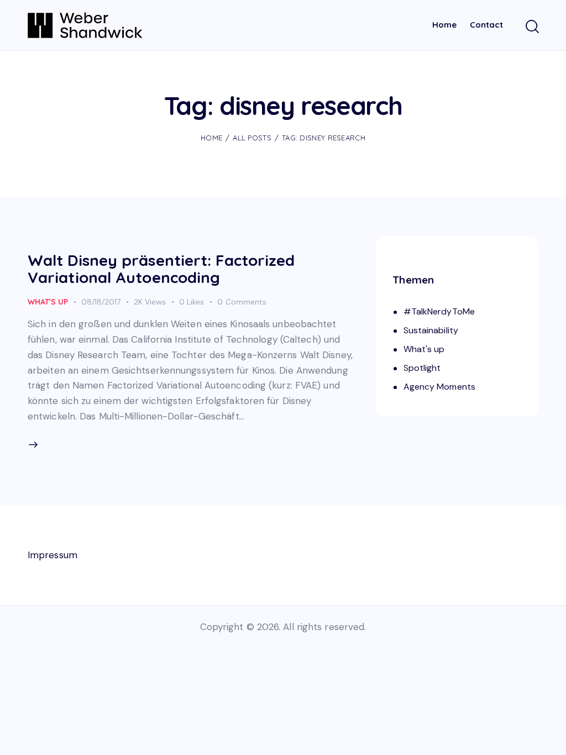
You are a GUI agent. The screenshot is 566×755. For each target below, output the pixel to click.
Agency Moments (439, 386)
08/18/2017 (100, 302)
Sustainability (430, 330)
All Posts (252, 137)
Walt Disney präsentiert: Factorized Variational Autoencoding (161, 268)
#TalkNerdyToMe (439, 311)
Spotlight (422, 368)
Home (211, 137)
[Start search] (531, 27)
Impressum (52, 555)
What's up (48, 302)
